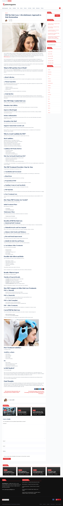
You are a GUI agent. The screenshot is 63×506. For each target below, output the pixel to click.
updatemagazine (5, 8)
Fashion (49, 85)
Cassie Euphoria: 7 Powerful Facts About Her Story (9, 472)
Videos (49, 112)
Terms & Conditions (58, 504)
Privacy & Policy (52, 504)
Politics (42, 8)
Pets (48, 101)
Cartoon (49, 78)
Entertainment (50, 83)
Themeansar (18, 504)
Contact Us (44, 504)
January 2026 (50, 58)
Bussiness (38, 8)
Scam (49, 105)
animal (49, 69)
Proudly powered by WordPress (6, 504)
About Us (41, 504)
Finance (25, 8)
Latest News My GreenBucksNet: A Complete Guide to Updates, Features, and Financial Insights (54, 37)
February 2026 (50, 56)
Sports (21, 8)
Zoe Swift (12, 400)
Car (48, 76)
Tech (18, 8)
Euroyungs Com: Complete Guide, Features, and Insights (53, 472)
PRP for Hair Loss (7, 56)
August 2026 (50, 51)
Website (4, 451)
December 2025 (50, 60)
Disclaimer (48, 504)
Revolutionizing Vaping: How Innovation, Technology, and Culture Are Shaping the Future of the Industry (34, 392)
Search (49, 12)
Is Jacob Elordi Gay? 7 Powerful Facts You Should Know (38, 472)
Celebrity (14, 8)
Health (34, 8)
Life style (29, 8)
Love (49, 96)
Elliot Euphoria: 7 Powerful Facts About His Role (23, 472)
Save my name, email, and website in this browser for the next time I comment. (17, 456)
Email (4, 446)
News (10, 8)
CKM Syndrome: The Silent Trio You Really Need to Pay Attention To (38, 413)
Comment (5, 423)
